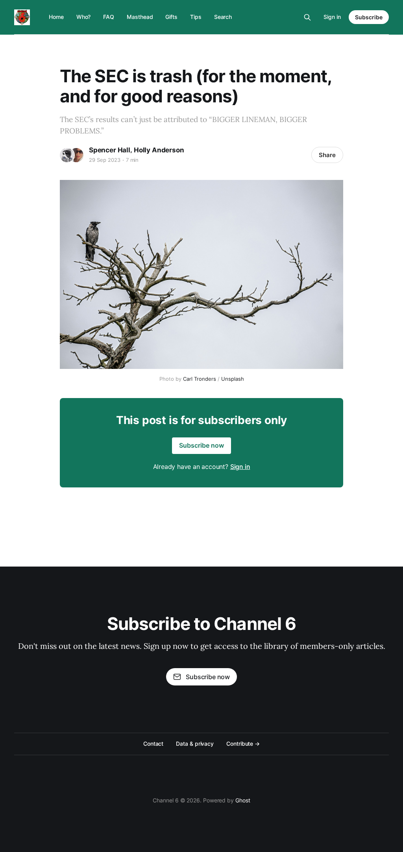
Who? (83, 16)
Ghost (242, 800)
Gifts (171, 16)
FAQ (108, 16)
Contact (153, 743)
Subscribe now (201, 445)
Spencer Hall (109, 150)
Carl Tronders (199, 379)
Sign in (332, 16)
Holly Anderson (159, 150)
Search (223, 16)
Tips (196, 16)
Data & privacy (195, 743)
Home (56, 16)
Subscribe (369, 17)
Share (327, 155)
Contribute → (243, 743)
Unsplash (232, 379)
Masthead (140, 16)
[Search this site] (307, 17)
